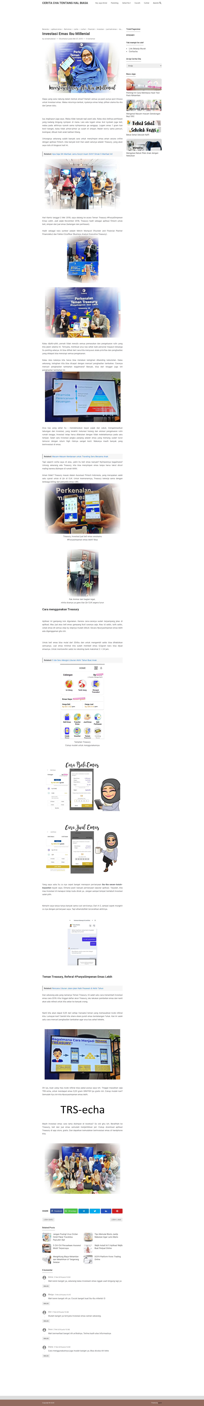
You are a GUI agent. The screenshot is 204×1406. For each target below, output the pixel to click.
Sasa (50, 1329)
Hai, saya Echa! (101, 3)
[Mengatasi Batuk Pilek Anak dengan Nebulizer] (144, 150)
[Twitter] (95, 1211)
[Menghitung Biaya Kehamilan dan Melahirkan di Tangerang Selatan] (46, 1259)
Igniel (160, 1403)
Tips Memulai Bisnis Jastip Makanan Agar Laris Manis (106, 1235)
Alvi (49, 1312)
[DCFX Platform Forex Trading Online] (88, 1259)
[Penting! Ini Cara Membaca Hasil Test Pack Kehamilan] (144, 90)
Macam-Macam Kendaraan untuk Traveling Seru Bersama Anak (80, 456)
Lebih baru (48, 1220)
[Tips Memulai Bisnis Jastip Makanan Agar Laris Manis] (88, 1237)
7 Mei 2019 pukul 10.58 (60, 1312)
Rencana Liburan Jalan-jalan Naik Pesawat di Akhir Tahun (77, 988)
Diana (50, 1347)
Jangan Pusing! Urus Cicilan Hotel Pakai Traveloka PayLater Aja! (65, 1237)
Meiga (51, 1294)
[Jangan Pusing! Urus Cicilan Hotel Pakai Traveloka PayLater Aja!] (46, 1237)
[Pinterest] (117, 1211)
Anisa (50, 1277)
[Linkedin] (106, 1211)
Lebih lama (116, 1220)
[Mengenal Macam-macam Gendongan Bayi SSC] (144, 110)
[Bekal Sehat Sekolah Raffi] (144, 131)
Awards (156, 3)
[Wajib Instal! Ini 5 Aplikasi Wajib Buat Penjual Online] (88, 1248)
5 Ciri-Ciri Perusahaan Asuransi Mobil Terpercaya (67, 1246)
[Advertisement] (102, 16)
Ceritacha (133, 51)
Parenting (114, 3)
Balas (46, 1286)
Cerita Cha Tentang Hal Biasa (65, 3)
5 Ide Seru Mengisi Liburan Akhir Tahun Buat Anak (74, 660)
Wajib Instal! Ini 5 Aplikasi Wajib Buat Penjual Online (109, 1246)
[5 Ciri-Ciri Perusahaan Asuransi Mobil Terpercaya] (46, 1248)
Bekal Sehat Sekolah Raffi (137, 135)
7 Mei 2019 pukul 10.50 (62, 1277)
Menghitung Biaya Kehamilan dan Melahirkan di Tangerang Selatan (66, 1259)
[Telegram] (83, 1211)
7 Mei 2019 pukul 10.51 (62, 1295)
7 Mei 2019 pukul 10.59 (62, 1347)
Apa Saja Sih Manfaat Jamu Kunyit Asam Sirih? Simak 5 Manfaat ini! (82, 154)
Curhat (146, 3)
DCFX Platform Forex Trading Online (108, 1258)
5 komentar (90, 39)
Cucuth (137, 3)
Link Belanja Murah (137, 48)
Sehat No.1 (126, 3)
